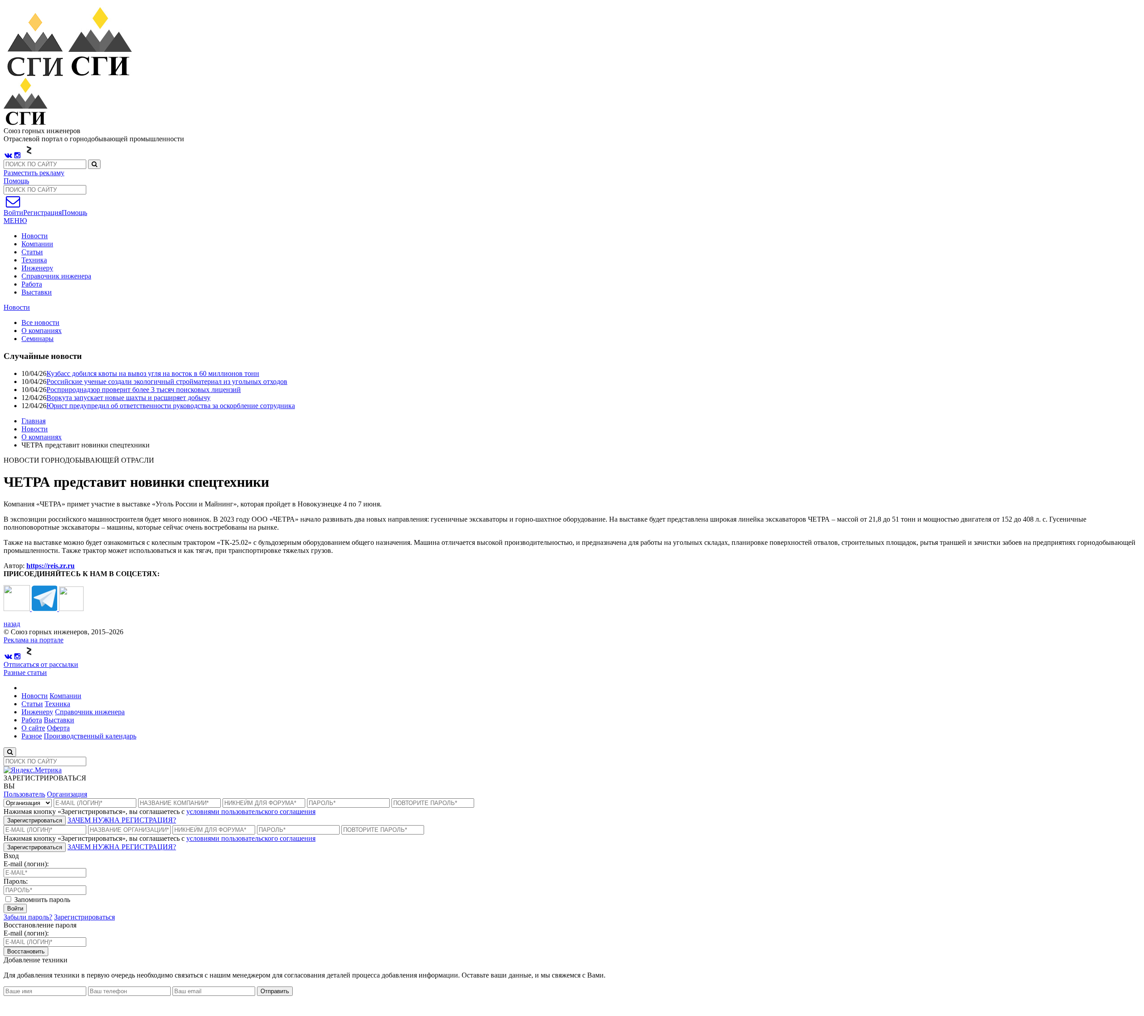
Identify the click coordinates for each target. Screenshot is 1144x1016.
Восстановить (26, 951)
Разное (31, 736)
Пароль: (16, 881)
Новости (34, 236)
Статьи (32, 252)
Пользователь (24, 794)
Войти (15, 908)
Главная (33, 421)
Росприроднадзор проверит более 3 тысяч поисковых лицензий (143, 389)
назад (12, 624)
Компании (37, 244)
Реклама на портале (33, 640)
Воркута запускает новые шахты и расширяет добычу (128, 397)
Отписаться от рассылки (41, 664)
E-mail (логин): (26, 864)
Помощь (16, 181)
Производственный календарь (90, 736)
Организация (67, 794)
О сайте (33, 728)
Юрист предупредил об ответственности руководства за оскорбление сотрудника (170, 405)
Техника (34, 260)
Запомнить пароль (41, 899)
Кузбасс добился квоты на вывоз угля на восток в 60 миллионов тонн (152, 373)
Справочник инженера (56, 276)
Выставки (36, 292)
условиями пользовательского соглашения (250, 811)
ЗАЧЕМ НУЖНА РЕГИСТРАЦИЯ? (121, 820)
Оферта (58, 728)
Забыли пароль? (28, 917)
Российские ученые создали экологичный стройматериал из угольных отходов (166, 381)
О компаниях (41, 437)
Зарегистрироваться (34, 820)
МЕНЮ (15, 220)
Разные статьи (25, 672)
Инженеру (37, 268)
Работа (31, 284)
